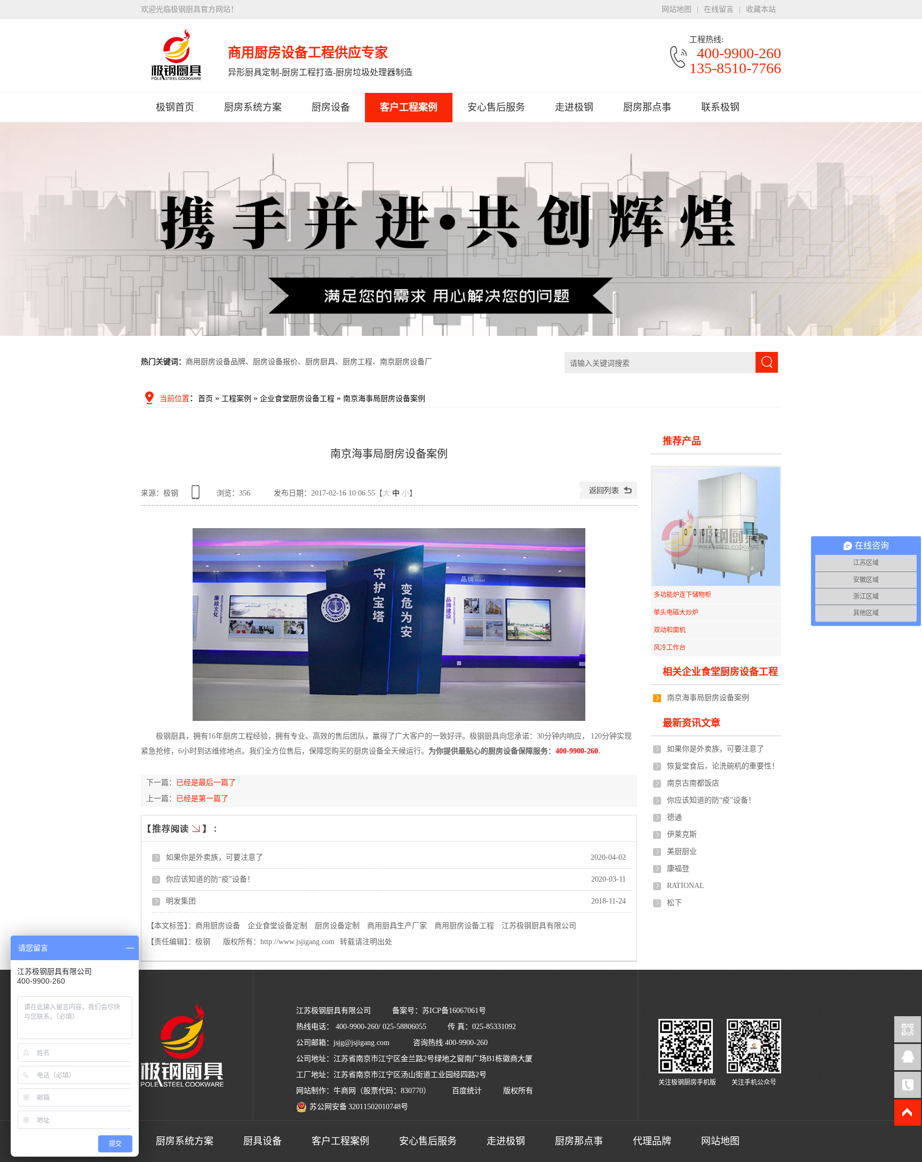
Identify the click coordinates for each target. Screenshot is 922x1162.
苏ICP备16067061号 (454, 1011)
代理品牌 (652, 1141)
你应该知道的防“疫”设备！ (210, 879)
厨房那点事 (647, 107)
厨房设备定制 (337, 926)
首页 (205, 399)
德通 (674, 817)
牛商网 (344, 1091)
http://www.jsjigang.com (297, 942)
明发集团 (181, 901)
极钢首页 (175, 107)
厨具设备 (262, 1141)
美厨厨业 (682, 851)
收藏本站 (761, 9)
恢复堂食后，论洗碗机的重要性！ (723, 766)
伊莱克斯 (682, 834)
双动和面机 (670, 630)
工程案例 (236, 399)
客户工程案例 (409, 107)
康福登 (678, 869)
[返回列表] (608, 496)
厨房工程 (357, 362)
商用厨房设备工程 (464, 926)
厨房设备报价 (275, 362)
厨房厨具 (320, 362)
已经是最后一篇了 (206, 783)
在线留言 (719, 9)
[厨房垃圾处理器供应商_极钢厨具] (176, 74)
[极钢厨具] (461, 266)
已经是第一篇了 (202, 799)
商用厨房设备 (217, 926)
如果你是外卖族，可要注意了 (214, 857)
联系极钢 (720, 107)
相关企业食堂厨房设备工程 (720, 671)
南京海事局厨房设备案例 (384, 399)
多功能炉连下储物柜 (682, 595)
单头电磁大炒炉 (676, 612)
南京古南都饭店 (693, 783)
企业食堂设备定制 (277, 926)
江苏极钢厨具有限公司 (539, 926)
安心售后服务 (496, 107)
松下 (674, 903)
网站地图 (676, 9)
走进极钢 (574, 107)
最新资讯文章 (691, 723)
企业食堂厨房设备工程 (297, 399)
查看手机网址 (197, 496)
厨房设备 (331, 107)
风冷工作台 (670, 647)
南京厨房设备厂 (406, 362)
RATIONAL (685, 886)
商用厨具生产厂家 (397, 926)
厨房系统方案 (253, 107)
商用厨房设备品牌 (215, 362)
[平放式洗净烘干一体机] (716, 526)
